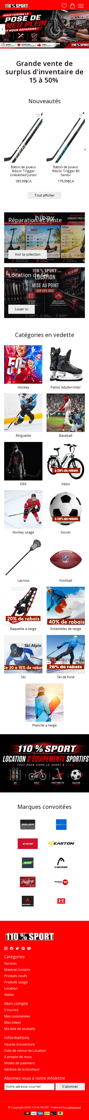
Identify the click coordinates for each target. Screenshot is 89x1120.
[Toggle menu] (81, 6)
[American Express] (40, 1114)
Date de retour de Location (25, 1050)
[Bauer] (27, 825)
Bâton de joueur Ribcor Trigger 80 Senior (65, 171)
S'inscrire (11, 1010)
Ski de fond (65, 677)
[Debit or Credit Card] (53, 1114)
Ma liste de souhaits (19, 1028)
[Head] (61, 863)
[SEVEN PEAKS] (27, 901)
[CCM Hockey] (27, 844)
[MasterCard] (27, 1114)
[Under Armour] (61, 901)
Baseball (65, 435)
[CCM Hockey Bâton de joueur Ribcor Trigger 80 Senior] (66, 137)
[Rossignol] (61, 882)
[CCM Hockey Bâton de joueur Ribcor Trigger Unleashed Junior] (23, 137)
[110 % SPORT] (16, 6)
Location (11, 988)
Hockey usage (23, 532)
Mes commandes (17, 1016)
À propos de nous (18, 1056)
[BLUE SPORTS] (61, 825)
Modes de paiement (19, 1063)
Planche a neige (44, 725)
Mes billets (12, 1022)
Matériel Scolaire (17, 969)
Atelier (9, 994)
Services (10, 963)
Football (65, 580)
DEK (23, 484)
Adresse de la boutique (22, 1069)
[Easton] (61, 844)
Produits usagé (16, 982)
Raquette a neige (23, 628)
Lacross (23, 580)
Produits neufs (15, 976)
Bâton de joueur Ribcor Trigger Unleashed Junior (23, 171)
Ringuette (23, 435)
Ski (23, 677)
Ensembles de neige (65, 628)
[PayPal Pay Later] (60, 1114)
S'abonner (70, 1086)
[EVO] (27, 863)
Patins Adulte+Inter (66, 387)
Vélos (65, 484)
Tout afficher (44, 195)
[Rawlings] (27, 882)
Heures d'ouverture (19, 1044)
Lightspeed (74, 1107)
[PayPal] (47, 1114)
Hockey (23, 387)
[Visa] (33, 1114)
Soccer (66, 532)
